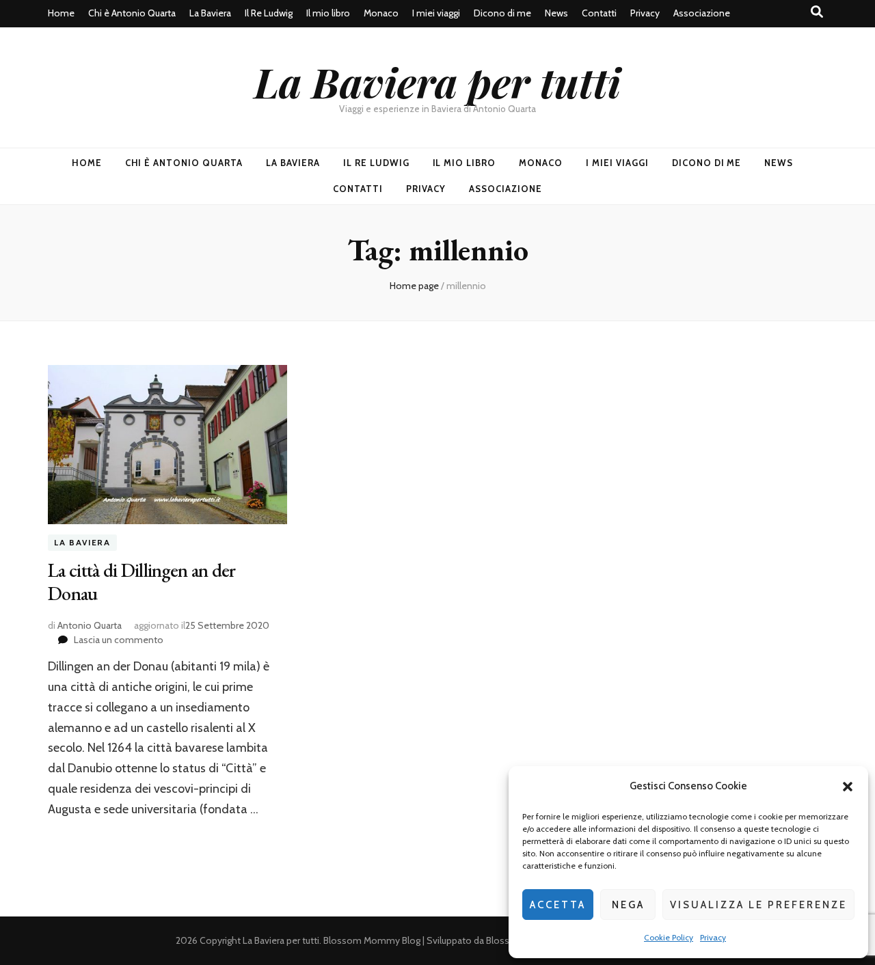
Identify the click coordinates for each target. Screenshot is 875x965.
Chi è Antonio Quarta (132, 13)
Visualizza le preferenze (758, 905)
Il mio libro (328, 13)
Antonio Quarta (89, 625)
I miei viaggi (436, 13)
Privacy (713, 937)
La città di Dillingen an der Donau (141, 582)
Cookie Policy (668, 937)
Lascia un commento (118, 640)
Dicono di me (502, 13)
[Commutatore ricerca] (817, 11)
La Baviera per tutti (437, 81)
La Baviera (210, 13)
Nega (628, 905)
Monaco (381, 13)
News (556, 13)
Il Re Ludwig (269, 13)
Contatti (599, 13)
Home (61, 13)
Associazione (701, 13)
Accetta (558, 905)
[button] (847, 786)
